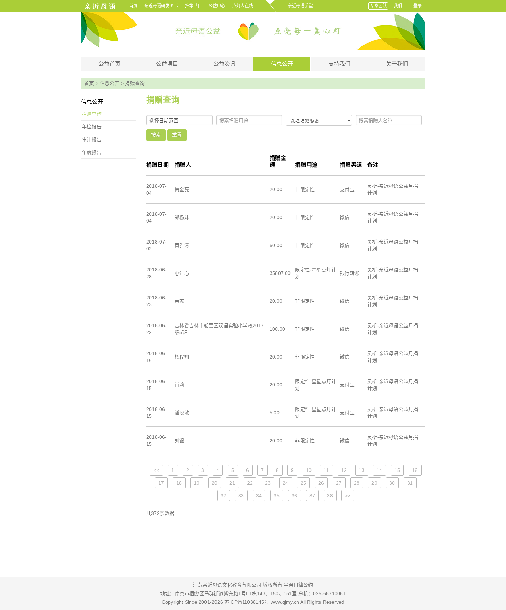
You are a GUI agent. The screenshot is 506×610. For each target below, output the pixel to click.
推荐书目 (193, 5)
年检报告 (92, 127)
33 (241, 495)
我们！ (400, 5)
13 (361, 470)
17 (161, 483)
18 (179, 483)
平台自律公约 (298, 585)
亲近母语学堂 (300, 5)
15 (397, 470)
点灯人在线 (242, 5)
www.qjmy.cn (284, 602)
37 (312, 495)
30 (392, 483)
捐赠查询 (92, 114)
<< (156, 470)
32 (223, 495)
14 (379, 470)
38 (330, 495)
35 (276, 495)
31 (410, 483)
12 (344, 470)
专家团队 (378, 5)
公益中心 (217, 5)
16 (415, 470)
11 (326, 470)
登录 (417, 5)
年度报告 (92, 152)
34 (259, 495)
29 (374, 483)
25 (303, 483)
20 (214, 483)
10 (309, 470)
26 (321, 483)
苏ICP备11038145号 (246, 602)
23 (268, 483)
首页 (133, 5)
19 (196, 483)
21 (232, 483)
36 (294, 495)
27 (338, 483)
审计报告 (92, 139)
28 (356, 483)
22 (250, 483)
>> (347, 495)
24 (285, 483)
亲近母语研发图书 (161, 5)
